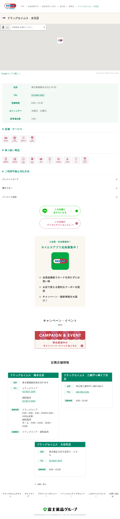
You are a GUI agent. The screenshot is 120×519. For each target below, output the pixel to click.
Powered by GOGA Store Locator (107, 73)
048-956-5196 (82, 392)
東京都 (62, 6)
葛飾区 (71, 6)
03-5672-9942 (28, 401)
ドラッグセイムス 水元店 (88, 6)
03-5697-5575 (55, 460)
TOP (22, 6)
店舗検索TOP (33, 6)
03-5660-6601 (37, 95)
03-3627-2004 (28, 391)
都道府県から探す (49, 6)
